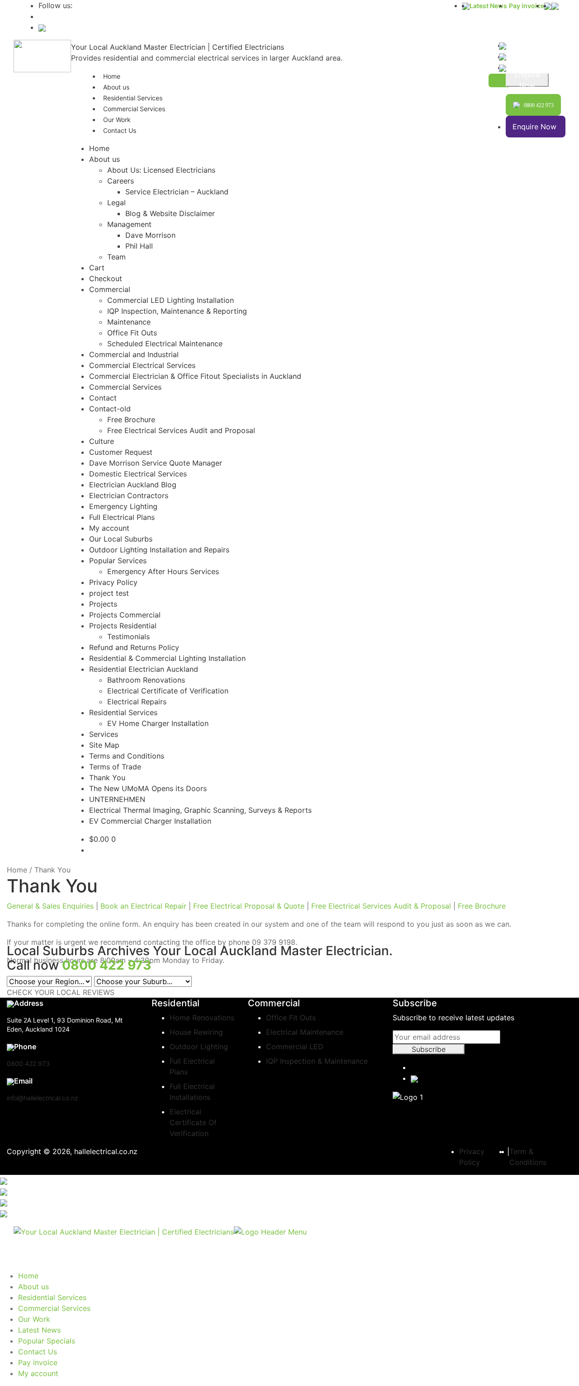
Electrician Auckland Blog (132, 484)
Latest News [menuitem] (39, 1329)
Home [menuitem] (28, 1275)
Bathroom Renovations (146, 679)
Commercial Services (134, 109)
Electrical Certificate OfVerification (193, 1122)
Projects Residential (123, 625)
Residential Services (123, 712)
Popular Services (118, 560)
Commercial (109, 289)
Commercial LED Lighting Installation (170, 300)
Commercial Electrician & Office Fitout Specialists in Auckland (195, 376)
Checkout (105, 278)
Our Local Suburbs (120, 538)
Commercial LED (294, 1046)
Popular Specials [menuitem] (46, 1340)
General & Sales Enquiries (50, 905)
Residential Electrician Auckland (143, 669)
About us (104, 159)
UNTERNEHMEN (117, 799)
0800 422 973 (28, 1063)
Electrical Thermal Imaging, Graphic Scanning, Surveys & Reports (200, 810)
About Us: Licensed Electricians (161, 169)
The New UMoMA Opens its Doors (148, 788)
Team (116, 256)
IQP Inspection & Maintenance (317, 1060)
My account (109, 528)
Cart (96, 267)
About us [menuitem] (33, 1286)
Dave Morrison (150, 235)
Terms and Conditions (126, 755)
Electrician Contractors (128, 495)
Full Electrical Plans (122, 517)
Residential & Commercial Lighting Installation (167, 658)
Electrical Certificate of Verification (167, 690)
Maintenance (129, 321)
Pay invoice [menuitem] (37, 1362)
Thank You (107, 777)
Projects (103, 603)
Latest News (488, 5)
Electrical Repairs (136, 701)
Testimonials (128, 636)
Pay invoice (526, 5)
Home (99, 148)
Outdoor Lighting (199, 1046)
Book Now (527, 80)
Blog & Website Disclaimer (170, 213)
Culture (101, 441)
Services (103, 734)
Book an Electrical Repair (142, 905)
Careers (120, 180)
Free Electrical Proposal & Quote (250, 905)
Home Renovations (202, 1017)
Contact (103, 397)
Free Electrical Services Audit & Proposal (381, 905)
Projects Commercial (125, 614)
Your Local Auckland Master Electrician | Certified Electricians (177, 47)
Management (129, 224)
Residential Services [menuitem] (52, 1297)
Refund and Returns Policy (134, 647)
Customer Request (120, 452)
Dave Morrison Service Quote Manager (155, 462)
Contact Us (119, 130)
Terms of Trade (115, 766)
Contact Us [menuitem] (37, 1351)
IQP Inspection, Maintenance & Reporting (177, 311)
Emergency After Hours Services (163, 571)
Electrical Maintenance (304, 1032)
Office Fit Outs (132, 332)
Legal (116, 202)
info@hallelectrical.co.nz (42, 1098)
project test (109, 593)
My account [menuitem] (38, 1373)
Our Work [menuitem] (34, 1319)
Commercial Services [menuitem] (54, 1308)
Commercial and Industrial (134, 354)
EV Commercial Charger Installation (150, 820)
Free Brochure (131, 419)
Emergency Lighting (123, 506)
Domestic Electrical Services (138, 473)
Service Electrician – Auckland (176, 191)
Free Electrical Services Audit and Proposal (181, 430)
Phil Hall (139, 245)
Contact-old (110, 408)
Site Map (104, 745)
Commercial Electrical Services (142, 365)
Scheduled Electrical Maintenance (165, 343)
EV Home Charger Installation (158, 723)
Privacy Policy (113, 582)
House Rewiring (196, 1032)
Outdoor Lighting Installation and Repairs (159, 549)
